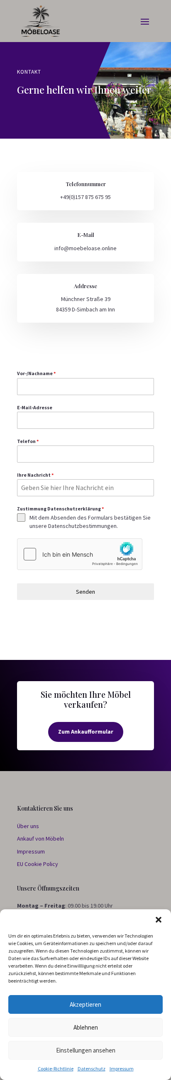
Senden (85, 591)
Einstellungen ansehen (85, 1050)
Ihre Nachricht (35, 475)
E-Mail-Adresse (34, 407)
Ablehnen (85, 1027)
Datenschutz (91, 1068)
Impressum (122, 1068)
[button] (158, 920)
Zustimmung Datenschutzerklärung (60, 508)
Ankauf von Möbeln (40, 838)
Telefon (28, 441)
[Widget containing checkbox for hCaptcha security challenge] (79, 554)
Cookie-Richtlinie (55, 1068)
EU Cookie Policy (37, 864)
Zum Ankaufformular (85, 731)
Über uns (28, 826)
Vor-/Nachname (36, 373)
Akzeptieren (85, 1004)
